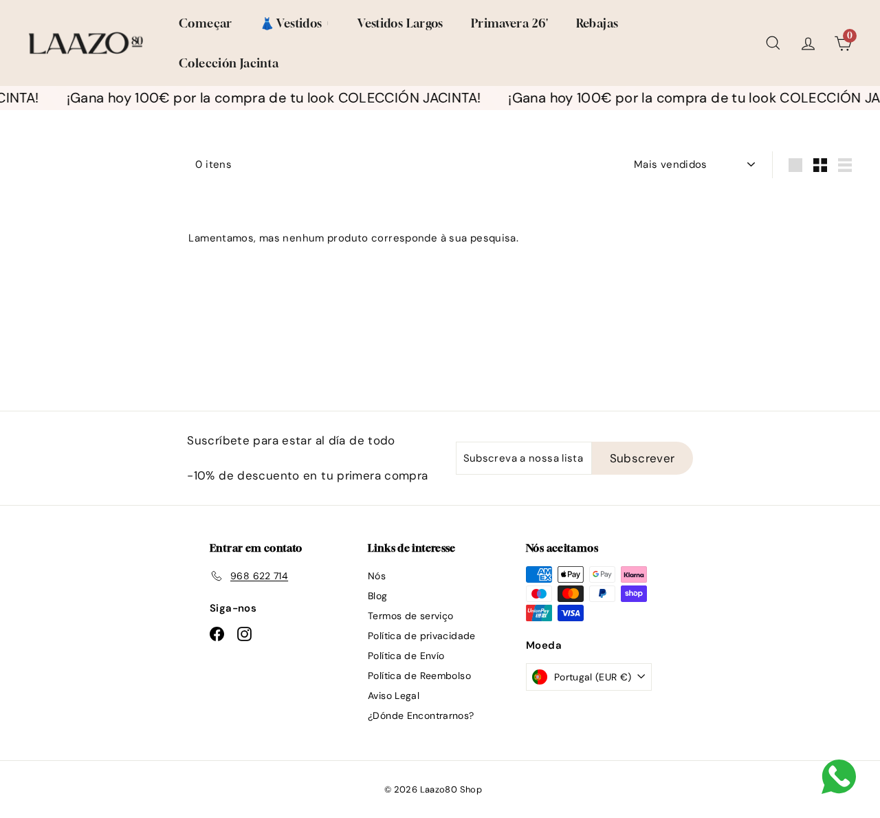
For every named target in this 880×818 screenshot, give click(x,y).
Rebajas (597, 23)
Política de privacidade (422, 635)
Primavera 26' (510, 23)
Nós (377, 576)
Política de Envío (406, 655)
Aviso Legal (393, 695)
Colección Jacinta (228, 63)
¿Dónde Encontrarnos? (421, 715)
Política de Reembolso (419, 675)
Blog (378, 596)
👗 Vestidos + (295, 23)
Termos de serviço (410, 616)
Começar (205, 23)
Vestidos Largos (400, 23)
